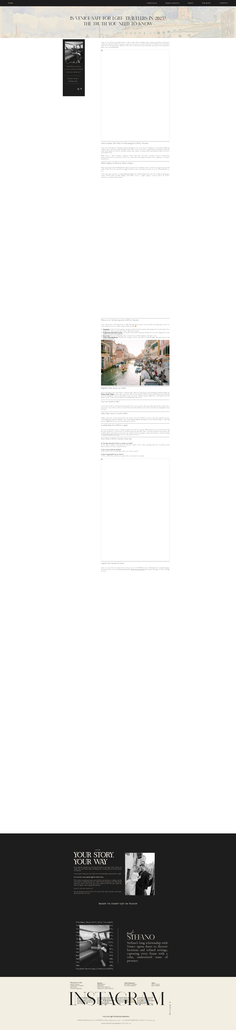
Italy (115, 9)
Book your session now (138, 569)
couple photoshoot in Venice (110, 434)
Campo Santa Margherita (110, 337)
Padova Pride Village (107, 394)
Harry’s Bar (106, 336)
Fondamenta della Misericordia (112, 332)
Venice (120, 9)
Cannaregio (106, 329)
